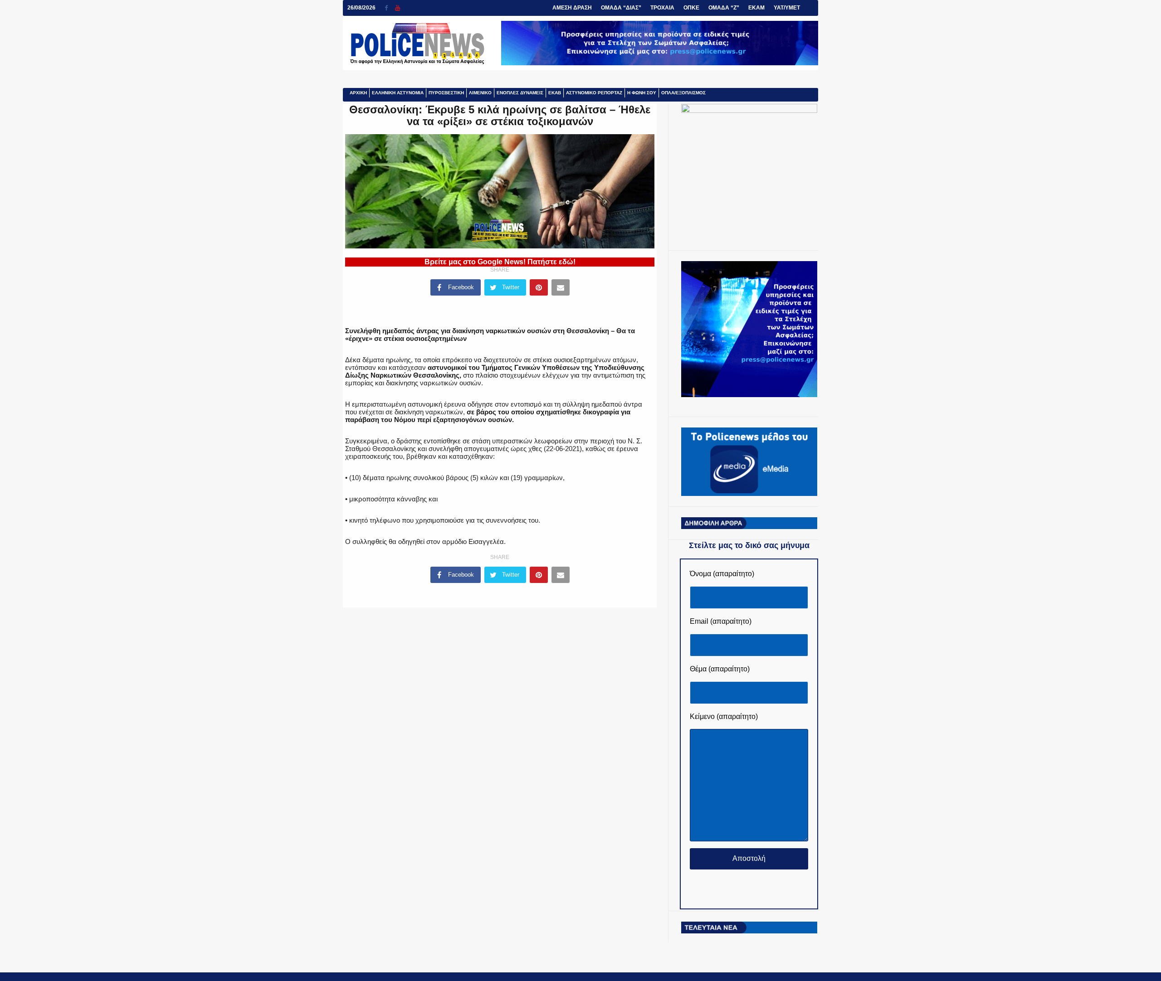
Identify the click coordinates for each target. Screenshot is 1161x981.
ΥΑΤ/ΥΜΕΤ (787, 8)
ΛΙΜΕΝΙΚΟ (480, 92)
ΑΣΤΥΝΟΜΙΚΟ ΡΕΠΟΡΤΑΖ (594, 92)
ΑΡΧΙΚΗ (358, 92)
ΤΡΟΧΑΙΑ (662, 8)
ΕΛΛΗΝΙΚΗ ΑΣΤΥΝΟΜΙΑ (398, 92)
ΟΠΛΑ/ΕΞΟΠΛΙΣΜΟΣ (683, 92)
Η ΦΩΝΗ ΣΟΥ (641, 92)
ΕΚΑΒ (554, 92)
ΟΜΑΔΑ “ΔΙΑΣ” (621, 8)
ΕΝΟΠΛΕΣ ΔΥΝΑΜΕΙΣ (520, 92)
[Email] (560, 287)
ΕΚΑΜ (756, 8)
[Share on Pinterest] (539, 287)
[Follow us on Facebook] (390, 8)
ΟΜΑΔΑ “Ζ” (723, 8)
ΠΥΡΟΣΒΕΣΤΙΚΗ (446, 92)
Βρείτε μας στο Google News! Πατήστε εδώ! (500, 262)
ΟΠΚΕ (691, 8)
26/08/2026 (361, 8)
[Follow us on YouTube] (397, 8)
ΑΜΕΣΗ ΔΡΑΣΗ (572, 8)
